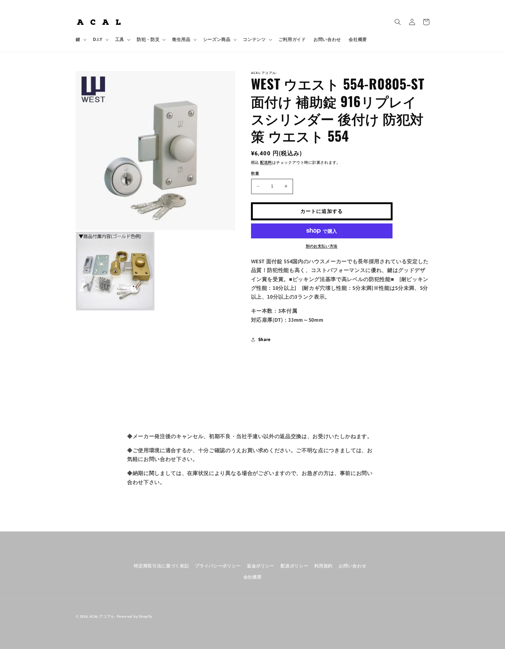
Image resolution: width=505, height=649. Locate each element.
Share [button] (264, 339)
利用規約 (323, 565)
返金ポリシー (260, 565)
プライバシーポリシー (218, 565)
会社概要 (252, 576)
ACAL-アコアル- (102, 616)
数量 (255, 173)
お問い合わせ (352, 565)
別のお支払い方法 (321, 246)
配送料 (266, 162)
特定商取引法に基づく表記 (161, 565)
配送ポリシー (294, 565)
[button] (80, 39)
